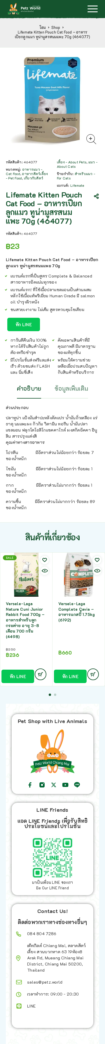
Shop (55, 27)
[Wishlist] (44, 560)
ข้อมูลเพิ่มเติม (71, 388)
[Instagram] (42, 785)
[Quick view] (44, 570)
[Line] (77, 785)
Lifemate (77, 185)
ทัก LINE (23, 324)
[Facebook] (30, 785)
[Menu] (92, 9)
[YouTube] (65, 785)
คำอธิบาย (29, 388)
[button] (50, 695)
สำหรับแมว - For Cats (76, 175)
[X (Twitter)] (54, 785)
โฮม (42, 27)
